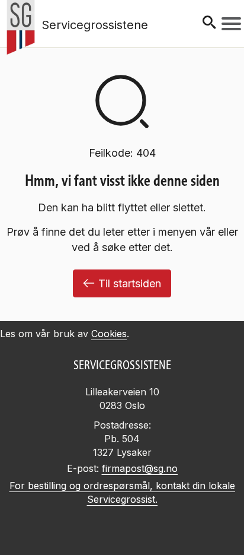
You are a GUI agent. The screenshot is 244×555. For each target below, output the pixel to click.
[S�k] (209, 23)
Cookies (109, 334)
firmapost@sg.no (140, 468)
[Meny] (231, 23)
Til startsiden (129, 283)
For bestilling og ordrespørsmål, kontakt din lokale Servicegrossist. (122, 492)
